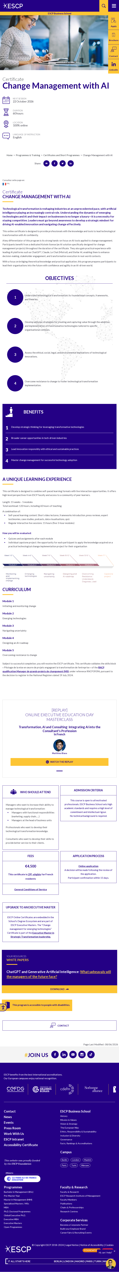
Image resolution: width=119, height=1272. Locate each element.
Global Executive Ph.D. (15, 1215)
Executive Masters (13, 1223)
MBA (6, 1207)
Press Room (12, 1128)
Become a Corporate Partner (74, 1224)
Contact (10, 1111)
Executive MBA (11, 1219)
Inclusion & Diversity (70, 1135)
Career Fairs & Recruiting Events (76, 1232)
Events (8, 1122)
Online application (88, 866)
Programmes (13, 1187)
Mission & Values (68, 1120)
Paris (64, 1165)
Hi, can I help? (105, 1252)
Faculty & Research (74, 1187)
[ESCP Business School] (11, 6)
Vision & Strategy (68, 1123)
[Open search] (103, 6)
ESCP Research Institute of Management (80, 1195)
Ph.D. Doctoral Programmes (17, 1211)
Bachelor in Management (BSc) (18, 1192)
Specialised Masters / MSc (16, 1203)
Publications (66, 1203)
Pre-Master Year (12, 1195)
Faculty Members (68, 1199)
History (63, 1116)
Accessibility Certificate (21, 1145)
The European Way (69, 1127)
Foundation (92, 1250)
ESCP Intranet (14, 1139)
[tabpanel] (59, 734)
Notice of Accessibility (92, 1245)
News (8, 1117)
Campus (66, 1152)
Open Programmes (13, 1227)
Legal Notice (72, 1245)
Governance (66, 1139)
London (75, 1160)
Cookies (109, 1245)
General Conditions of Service (30, 889)
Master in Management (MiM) (18, 1199)
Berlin (64, 1160)
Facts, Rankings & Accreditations (76, 1143)
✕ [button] (114, 1251)
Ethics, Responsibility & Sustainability (78, 1131)
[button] (113, 37)
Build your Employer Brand (73, 1228)
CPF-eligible (34, 874)
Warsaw (85, 1165)
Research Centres (69, 1211)
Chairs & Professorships (72, 1207)
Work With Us (14, 1134)
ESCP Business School (75, 1111)
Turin (73, 1165)
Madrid (87, 1160)
